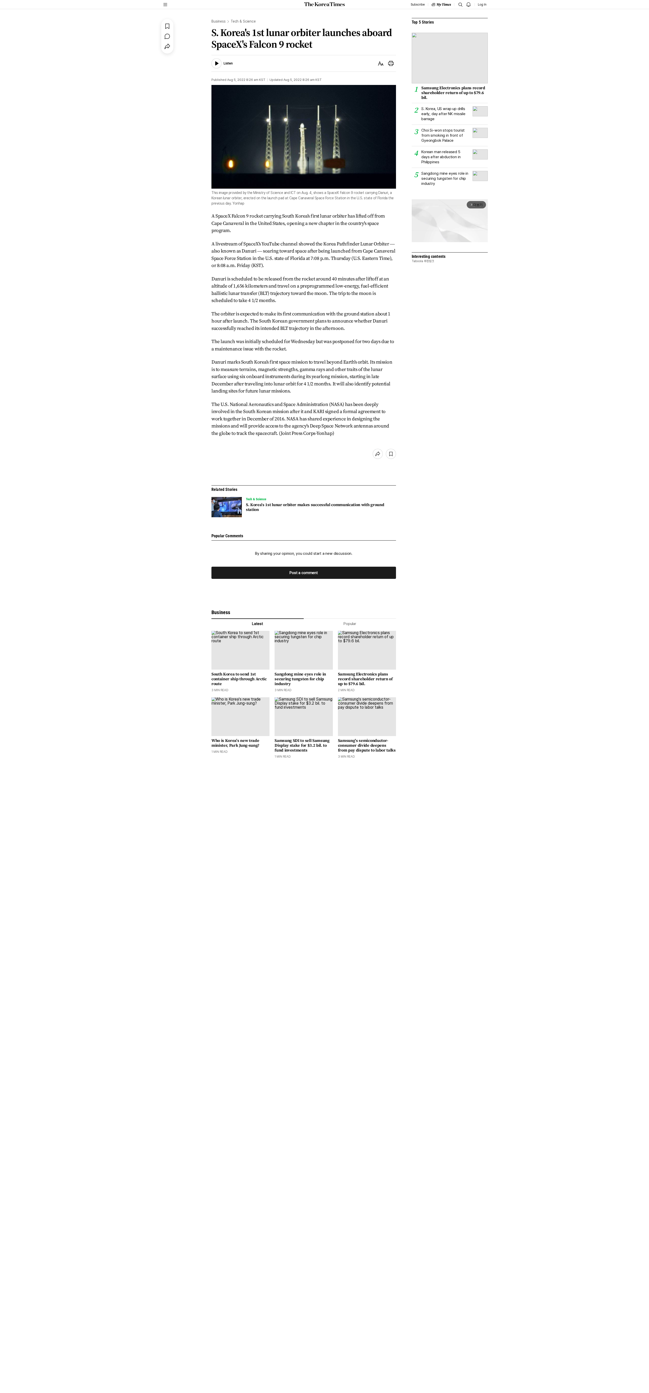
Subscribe (418, 4)
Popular (350, 623)
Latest (257, 623)
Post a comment (304, 572)
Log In (482, 4)
